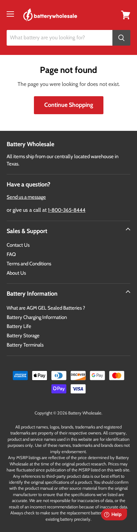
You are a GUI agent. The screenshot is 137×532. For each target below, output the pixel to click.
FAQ (11, 254)
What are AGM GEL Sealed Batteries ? (46, 308)
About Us (16, 273)
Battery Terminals (25, 345)
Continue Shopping (68, 105)
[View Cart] (125, 14)
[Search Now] (121, 38)
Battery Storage (23, 336)
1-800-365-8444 (66, 210)
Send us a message (26, 197)
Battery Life (19, 326)
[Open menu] (10, 14)
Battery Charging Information (37, 317)
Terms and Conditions (29, 264)
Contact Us (18, 245)
